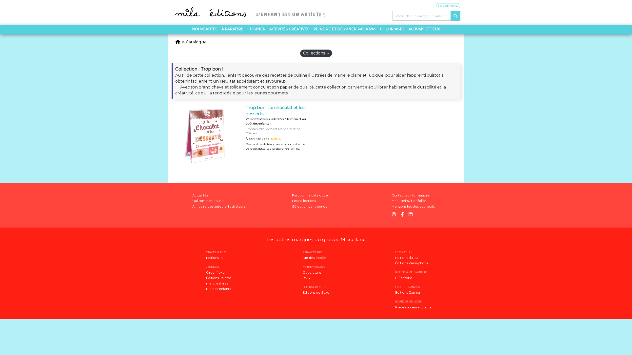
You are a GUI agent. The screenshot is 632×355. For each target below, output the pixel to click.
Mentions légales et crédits (413, 206)
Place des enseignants (413, 307)
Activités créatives (289, 29)
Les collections (304, 201)
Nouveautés (204, 29)
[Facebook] (402, 214)
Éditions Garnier (407, 292)
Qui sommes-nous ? (208, 201)
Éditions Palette (218, 278)
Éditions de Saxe (316, 292)
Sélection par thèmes (309, 206)
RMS (306, 278)
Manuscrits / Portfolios (409, 201)
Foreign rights (448, 5)
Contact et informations (411, 195)
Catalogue (196, 42)
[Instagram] (394, 214)
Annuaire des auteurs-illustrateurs (218, 206)
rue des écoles (314, 258)
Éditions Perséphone (412, 263)
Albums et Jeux (424, 29)
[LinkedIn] (411, 214)
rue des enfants (218, 289)
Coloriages (392, 29)
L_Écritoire (403, 278)
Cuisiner (256, 29)
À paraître (232, 29)
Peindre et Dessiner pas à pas (344, 29)
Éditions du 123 (406, 258)
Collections (314, 53)
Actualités (200, 195)
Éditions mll (215, 258)
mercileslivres (217, 283)
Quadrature (312, 272)
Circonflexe (215, 272)
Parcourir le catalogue (310, 195)
